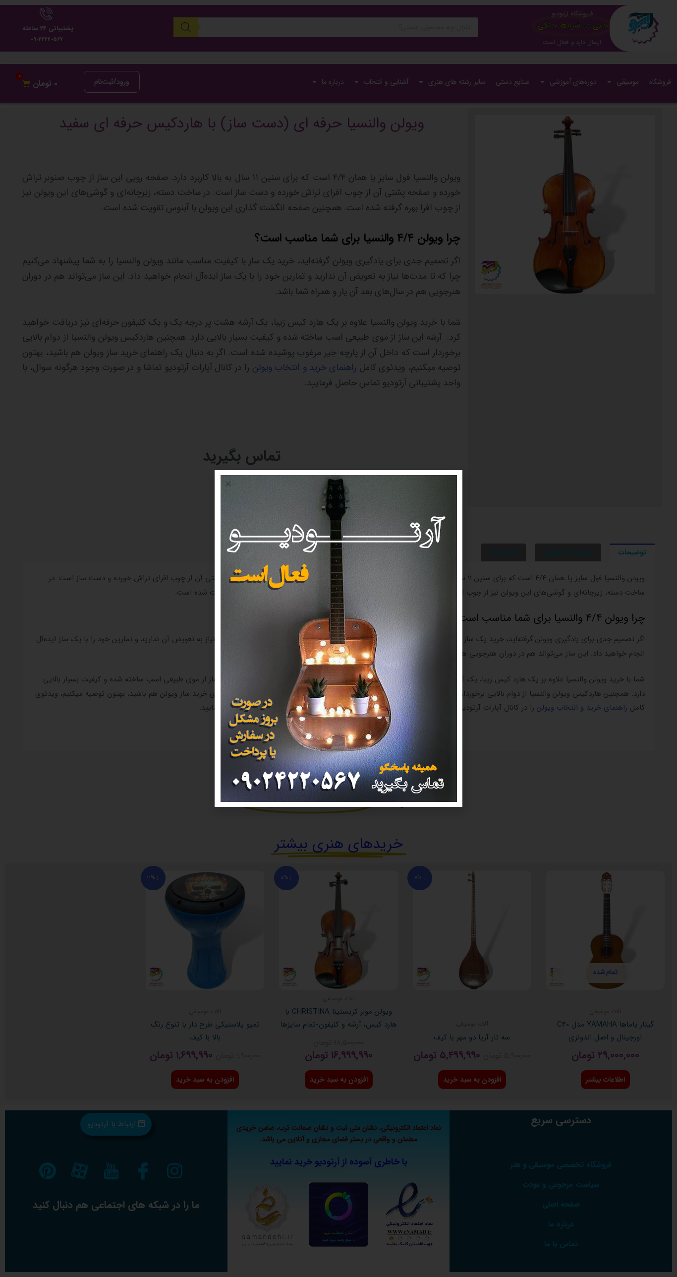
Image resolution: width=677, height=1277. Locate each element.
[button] (228, 483)
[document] (338, 638)
